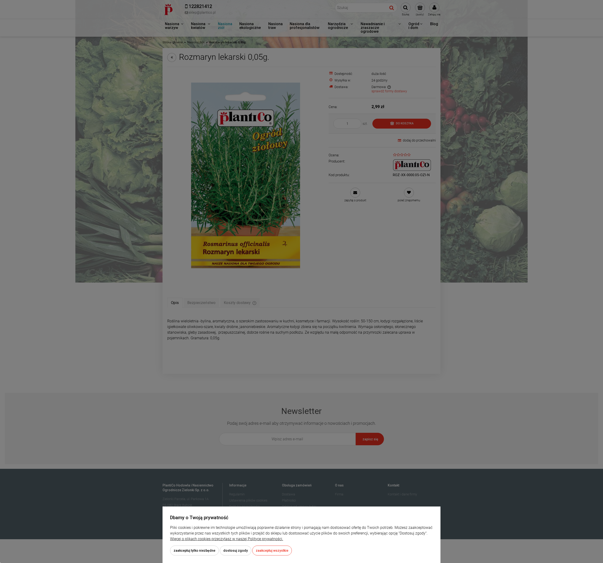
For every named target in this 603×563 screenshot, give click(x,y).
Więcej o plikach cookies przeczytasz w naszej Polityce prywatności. (226, 539)
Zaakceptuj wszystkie (272, 550)
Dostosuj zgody (235, 550)
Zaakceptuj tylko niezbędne (194, 550)
